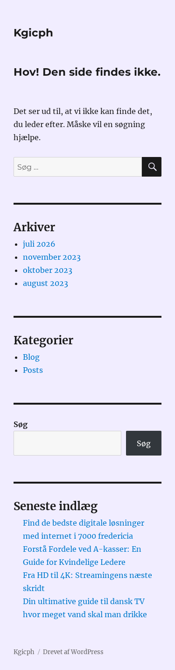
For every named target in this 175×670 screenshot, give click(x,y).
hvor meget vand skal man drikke (85, 614)
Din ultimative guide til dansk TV (84, 601)
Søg (21, 424)
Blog (31, 357)
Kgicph (33, 32)
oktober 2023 (47, 270)
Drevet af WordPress (73, 652)
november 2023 (52, 257)
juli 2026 (39, 244)
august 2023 (45, 283)
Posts (33, 370)
